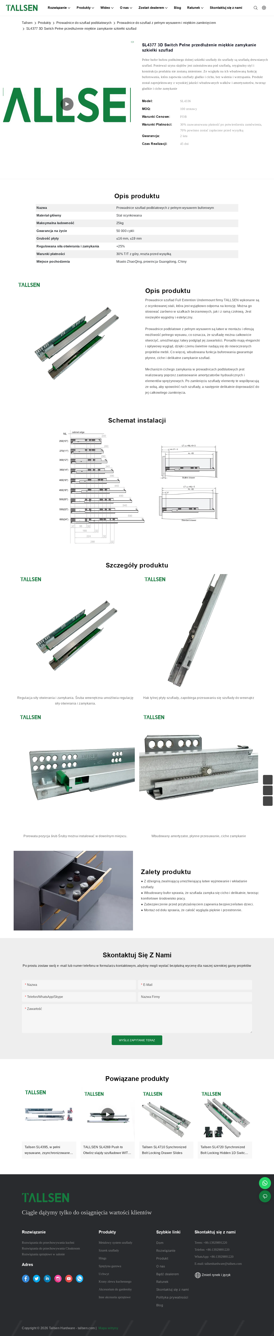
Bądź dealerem (167, 1274)
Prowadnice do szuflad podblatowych (84, 22)
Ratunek (162, 1282)
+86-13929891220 (215, 1242)
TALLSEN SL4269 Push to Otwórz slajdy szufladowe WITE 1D (106, 1150)
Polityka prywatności (172, 1297)
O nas (160, 1266)
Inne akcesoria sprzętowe (115, 1297)
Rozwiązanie (165, 1251)
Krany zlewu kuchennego (115, 1281)
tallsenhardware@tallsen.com (223, 1263)
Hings (102, 1258)
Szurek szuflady (109, 1250)
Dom (159, 1243)
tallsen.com (87, 1328)
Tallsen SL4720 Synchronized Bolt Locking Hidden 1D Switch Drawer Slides (224, 1150)
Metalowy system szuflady (115, 1242)
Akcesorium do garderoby (115, 1289)
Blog (159, 1305)
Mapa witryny (108, 1328)
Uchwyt (104, 1274)
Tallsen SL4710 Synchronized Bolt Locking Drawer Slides (164, 1150)
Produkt (162, 1258)
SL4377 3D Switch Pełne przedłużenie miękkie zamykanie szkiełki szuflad (81, 28)
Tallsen (27, 22)
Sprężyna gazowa (110, 1266)
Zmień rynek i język (215, 1275)
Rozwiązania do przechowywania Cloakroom (51, 1248)
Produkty (44, 22)
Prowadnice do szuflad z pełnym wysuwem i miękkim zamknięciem (166, 22)
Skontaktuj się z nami (172, 1289)
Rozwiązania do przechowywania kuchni (48, 1242)
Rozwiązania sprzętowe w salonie (43, 1254)
